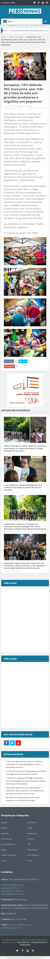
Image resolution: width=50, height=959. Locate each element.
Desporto (5, 833)
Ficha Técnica (23, 942)
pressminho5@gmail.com (12, 885)
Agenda (4, 822)
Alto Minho (31, 822)
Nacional (30, 839)
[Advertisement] (25, 619)
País (29, 844)
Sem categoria (33, 855)
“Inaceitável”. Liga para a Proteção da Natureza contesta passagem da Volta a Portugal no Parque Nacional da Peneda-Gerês (25, 526)
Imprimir (34, 108)
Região (3, 850)
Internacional (6, 839)
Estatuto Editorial (39, 942)
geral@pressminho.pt (10, 888)
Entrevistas (31, 833)
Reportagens (32, 850)
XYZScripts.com (38, 957)
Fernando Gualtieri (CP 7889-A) (20, 106)
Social (3, 860)
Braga (29, 828)
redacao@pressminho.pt (12, 891)
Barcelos (4, 828)
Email (44, 108)
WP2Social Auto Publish (15, 957)
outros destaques (8, 844)
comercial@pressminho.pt (13, 894)
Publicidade (25, 944)
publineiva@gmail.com (11, 927)
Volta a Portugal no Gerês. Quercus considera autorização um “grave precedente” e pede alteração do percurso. (24, 448)
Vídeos (30, 860)
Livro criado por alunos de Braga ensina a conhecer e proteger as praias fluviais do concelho (23, 487)
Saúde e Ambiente (8, 855)
